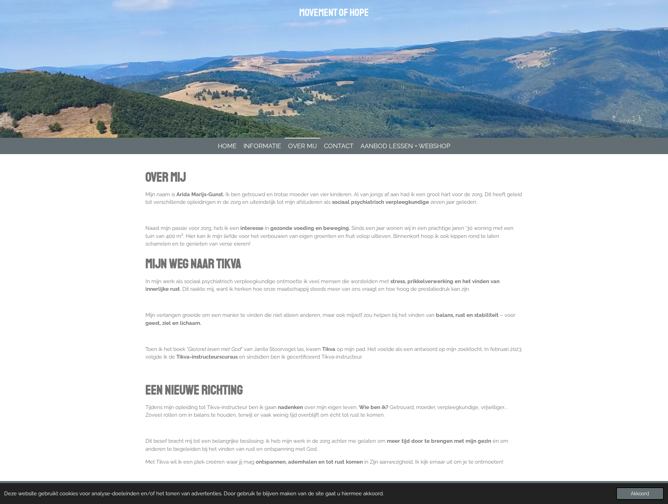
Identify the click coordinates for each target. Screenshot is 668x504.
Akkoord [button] (640, 493)
